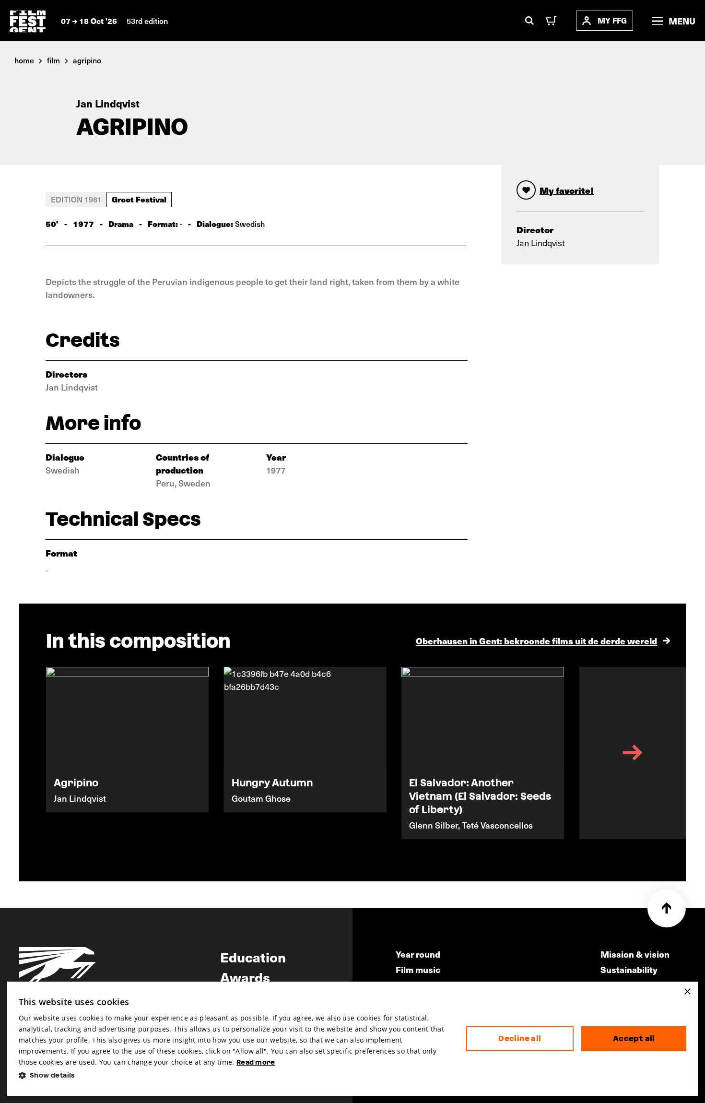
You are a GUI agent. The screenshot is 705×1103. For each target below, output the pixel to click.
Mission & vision (635, 954)
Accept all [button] (634, 1038)
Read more (255, 1062)
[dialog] (352, 1039)
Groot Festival (139, 199)
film (53, 60)
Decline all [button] (519, 1038)
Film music (418, 969)
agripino (87, 60)
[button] (235, 1075)
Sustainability (629, 969)
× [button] (687, 992)
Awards (245, 976)
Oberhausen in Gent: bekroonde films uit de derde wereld (536, 640)
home (24, 60)
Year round (418, 954)
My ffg (612, 20)
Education (253, 956)
